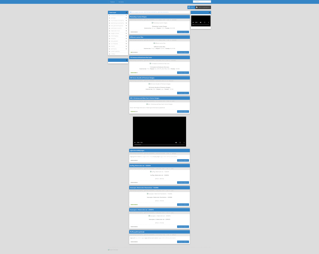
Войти (192, 7)
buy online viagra (140, 238)
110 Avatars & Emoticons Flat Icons (141, 57)
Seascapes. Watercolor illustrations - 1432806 (144, 187)
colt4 (173, 101)
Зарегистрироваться (204, 7)
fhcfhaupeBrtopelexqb (137, 232)
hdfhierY (174, 235)
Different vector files (136, 37)
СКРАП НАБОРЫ (115, 51)
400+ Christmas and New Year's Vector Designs (144, 98)
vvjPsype (174, 153)
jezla (172, 168)
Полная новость (183, 32)
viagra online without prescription (168, 156)
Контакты (121, 2)
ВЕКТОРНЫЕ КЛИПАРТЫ (136, 20)
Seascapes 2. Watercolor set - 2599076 (142, 210)
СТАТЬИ (113, 54)
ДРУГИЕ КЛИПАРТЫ (149, 20)
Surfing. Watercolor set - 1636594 (140, 165)
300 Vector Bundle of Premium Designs (142, 78)
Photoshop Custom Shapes (138, 17)
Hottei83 (174, 20)
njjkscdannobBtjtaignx (137, 150)
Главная (112, 2)
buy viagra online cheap (147, 156)
